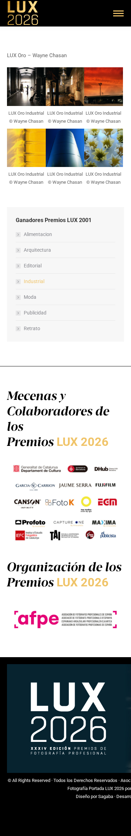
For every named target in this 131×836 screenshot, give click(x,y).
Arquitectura (37, 250)
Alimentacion (38, 234)
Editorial (33, 265)
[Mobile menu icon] (118, 13)
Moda (30, 297)
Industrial (34, 281)
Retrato (32, 328)
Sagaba (105, 796)
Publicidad (35, 313)
